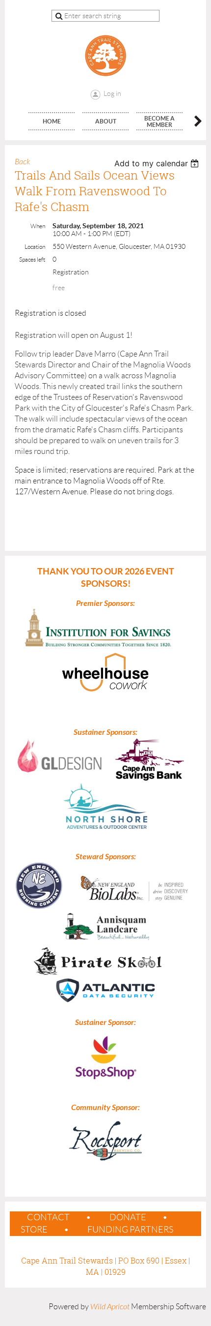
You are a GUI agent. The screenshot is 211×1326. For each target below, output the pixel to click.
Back (22, 161)
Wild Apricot (110, 1306)
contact (48, 1217)
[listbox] (157, 163)
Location (35, 246)
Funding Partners (130, 1230)
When (37, 226)
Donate (127, 1217)
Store (34, 1230)
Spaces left (32, 259)
